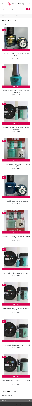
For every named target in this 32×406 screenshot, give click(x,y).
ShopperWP (26, 404)
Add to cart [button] (16, 49)
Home (4, 16)
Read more (16, 160)
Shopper (16, 404)
